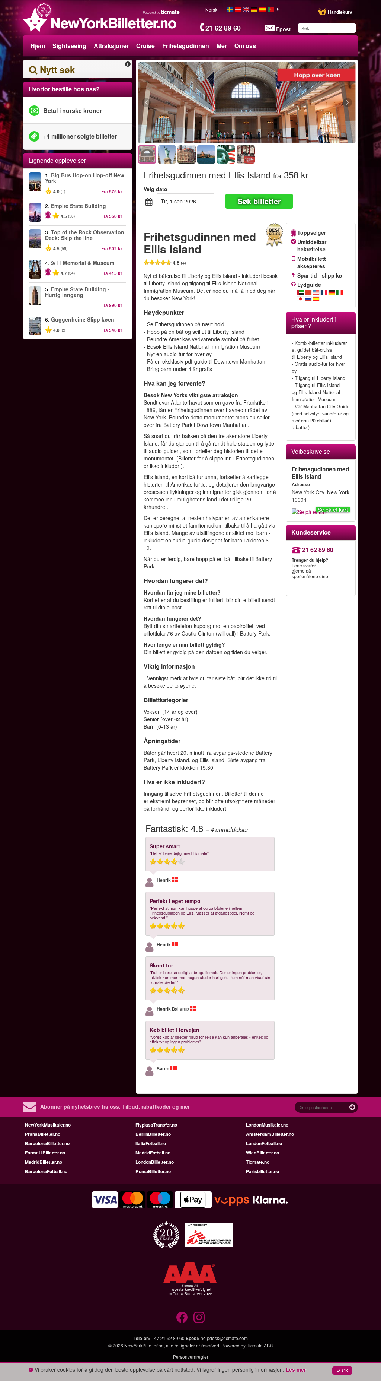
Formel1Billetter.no (45, 1152)
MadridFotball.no (152, 1152)
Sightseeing (69, 45)
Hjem (38, 45)
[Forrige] (187, 103)
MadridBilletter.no (43, 1162)
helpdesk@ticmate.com (224, 1338)
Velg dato (155, 189)
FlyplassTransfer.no (156, 1124)
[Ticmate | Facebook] (182, 1317)
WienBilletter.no (262, 1152)
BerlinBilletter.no (153, 1134)
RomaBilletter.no (153, 1171)
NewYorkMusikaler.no (48, 1124)
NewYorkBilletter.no (144, 1345)
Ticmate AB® (260, 1345)
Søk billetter (259, 201)
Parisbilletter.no (262, 1171)
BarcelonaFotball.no (46, 1171)
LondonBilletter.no (154, 1162)
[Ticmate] (161, 12)
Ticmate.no (257, 1162)
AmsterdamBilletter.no (270, 1134)
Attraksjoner (111, 45)
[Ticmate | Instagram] (199, 1317)
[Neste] (307, 103)
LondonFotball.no (264, 1143)
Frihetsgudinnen (185, 45)
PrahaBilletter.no (42, 1134)
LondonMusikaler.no (267, 1124)
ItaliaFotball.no (150, 1143)
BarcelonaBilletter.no (47, 1143)
